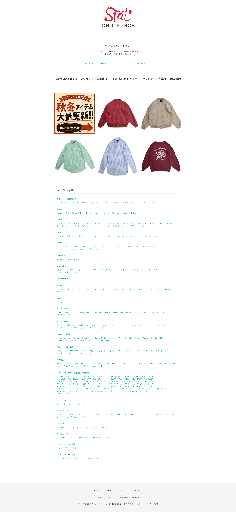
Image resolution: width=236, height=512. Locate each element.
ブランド (154, 203)
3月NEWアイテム (116, 391)
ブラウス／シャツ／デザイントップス (82, 270)
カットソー (109, 414)
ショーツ (83, 249)
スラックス (120, 247)
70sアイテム (62, 351)
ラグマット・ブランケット (83, 458)
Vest (59, 366)
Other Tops (118, 312)
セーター (166, 325)
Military (134, 213)
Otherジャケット (154, 226)
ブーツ (71, 438)
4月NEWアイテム (99, 391)
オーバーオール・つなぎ (66, 249)
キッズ (125, 203)
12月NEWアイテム (64, 394)
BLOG (123, 491)
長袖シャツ (71, 236)
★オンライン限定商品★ (66, 199)
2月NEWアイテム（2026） (119, 379)
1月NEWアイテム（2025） (144, 386)
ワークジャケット (64, 226)
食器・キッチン (63, 458)
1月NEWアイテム (151, 391)
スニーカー (73, 328)
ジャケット (146, 270)
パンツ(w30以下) (64, 272)
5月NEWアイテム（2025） (144, 384)
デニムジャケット (72, 223)
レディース (115, 203)
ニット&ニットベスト (159, 351)
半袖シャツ (83, 236)
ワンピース (78, 272)
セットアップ (114, 351)
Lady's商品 (61, 266)
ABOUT (110, 491)
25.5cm (124, 289)
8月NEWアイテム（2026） (68, 376)
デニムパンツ (62, 247)
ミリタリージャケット (92, 223)
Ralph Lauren (87, 340)
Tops (59, 232)
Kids (163, 312)
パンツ (104, 203)
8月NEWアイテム (145, 389)
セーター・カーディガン (140, 236)
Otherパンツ (95, 249)
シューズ (82, 353)
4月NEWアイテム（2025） (68, 386)
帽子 (67, 448)
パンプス (107, 438)
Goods (125, 213)
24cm (97, 289)
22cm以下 (61, 289)
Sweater (115, 213)
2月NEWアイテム (134, 391)
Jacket (59, 213)
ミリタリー (61, 328)
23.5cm (89, 289)
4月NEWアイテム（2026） (68, 379)
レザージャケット (137, 226)
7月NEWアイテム (162, 389)
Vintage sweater (64, 338)
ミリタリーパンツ (78, 247)
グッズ (83, 328)
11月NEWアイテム (91, 389)
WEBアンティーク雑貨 (66, 455)
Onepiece (142, 364)
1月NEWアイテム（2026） (144, 379)
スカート (157, 270)
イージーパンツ (106, 247)
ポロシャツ (95, 236)
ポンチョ (81, 404)
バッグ (59, 448)
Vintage (60, 209)
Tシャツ (60, 236)
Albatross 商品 (63, 334)
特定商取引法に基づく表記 (130, 497)
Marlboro (74, 351)
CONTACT (137, 491)
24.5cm (106, 289)
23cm (80, 289)
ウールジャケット (102, 226)
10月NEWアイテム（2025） (121, 381)
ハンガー (100, 458)
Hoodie (112, 338)
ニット (135, 270)
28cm (167, 289)
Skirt (78, 366)
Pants (88, 213)
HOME (97, 491)
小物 (91, 353)
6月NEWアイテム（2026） (119, 376)
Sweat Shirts (77, 213)
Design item (62, 340)
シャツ (136, 351)
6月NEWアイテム (64, 391)
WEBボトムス (62, 423)
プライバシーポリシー (104, 497)
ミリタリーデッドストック (67, 203)
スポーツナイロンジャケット (161, 223)
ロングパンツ (76, 427)
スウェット (125, 270)
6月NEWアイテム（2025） (119, 384)
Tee (67, 213)
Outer (59, 220)
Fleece (107, 312)
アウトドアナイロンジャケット (133, 223)
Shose (163, 338)
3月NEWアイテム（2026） (93, 379)
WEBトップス (62, 411)
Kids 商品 (61, 256)
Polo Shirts (170, 364)
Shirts (97, 213)
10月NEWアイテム (109, 389)
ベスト (125, 236)
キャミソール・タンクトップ (90, 414)
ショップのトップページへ (96, 64)
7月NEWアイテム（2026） (93, 376)
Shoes (59, 285)
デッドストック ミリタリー (139, 325)
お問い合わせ (140, 64)
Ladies (106, 213)
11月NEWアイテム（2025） (95, 381)
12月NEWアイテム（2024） (68, 389)
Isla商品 (60, 360)
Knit (89, 364)
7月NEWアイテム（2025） (93, 384)
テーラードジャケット (83, 226)
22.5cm (71, 289)
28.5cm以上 (62, 292)
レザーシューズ (84, 438)
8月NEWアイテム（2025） (68, 384)
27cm (150, 289)
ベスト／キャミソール (109, 270)
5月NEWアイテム (81, 391)
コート (59, 223)
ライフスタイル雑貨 (140, 203)
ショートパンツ (91, 427)
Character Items (103, 340)
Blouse (153, 364)
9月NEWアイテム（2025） (147, 381)
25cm (115, 289)
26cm (132, 289)
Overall (128, 338)
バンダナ (60, 302)
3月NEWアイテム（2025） (93, 386)
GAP (83, 351)
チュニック (145, 414)
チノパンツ (92, 247)
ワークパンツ (133, 247)
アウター (84, 203)
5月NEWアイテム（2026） (144, 376)
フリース (157, 236)
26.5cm (141, 289)
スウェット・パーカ (111, 236)
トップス (95, 203)
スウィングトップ (111, 223)
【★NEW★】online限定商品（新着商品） (74, 373)
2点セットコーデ (63, 364)
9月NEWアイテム (127, 389)
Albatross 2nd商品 (65, 347)
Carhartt (74, 340)
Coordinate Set (63, 279)
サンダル (96, 438)
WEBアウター (62, 400)
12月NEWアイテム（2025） (68, 381)
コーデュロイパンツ (150, 247)
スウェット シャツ (99, 325)
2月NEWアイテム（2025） (119, 386)
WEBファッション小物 (66, 444)
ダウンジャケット (120, 226)
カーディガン (72, 417)
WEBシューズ (62, 434)
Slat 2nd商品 (62, 321)
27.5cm (159, 289)
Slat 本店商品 (62, 309)
